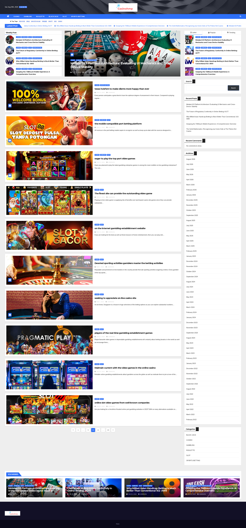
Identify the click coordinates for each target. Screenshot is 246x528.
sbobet (60, 21)
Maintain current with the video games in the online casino (125, 368)
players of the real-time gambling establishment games (123, 333)
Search (189, 81)
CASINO (16, 16)
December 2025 (192, 200)
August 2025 (190, 220)
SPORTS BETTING (78, 16)
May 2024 (189, 297)
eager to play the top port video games (115, 158)
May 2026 (189, 174)
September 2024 (192, 276)
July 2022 (189, 394)
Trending (232, 32)
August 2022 (190, 389)
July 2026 (189, 164)
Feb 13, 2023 (100, 232)
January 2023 (191, 363)
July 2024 (189, 287)
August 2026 (190, 159)
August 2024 (190, 282)
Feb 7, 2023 (100, 267)
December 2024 (192, 261)
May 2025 (189, 236)
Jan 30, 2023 (100, 371)
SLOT (65, 16)
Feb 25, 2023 (100, 92)
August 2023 (190, 338)
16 (108, 430)
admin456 (87, 72)
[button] (240, 16)
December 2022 (192, 368)
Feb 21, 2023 (100, 127)
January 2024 (191, 317)
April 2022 (190, 409)
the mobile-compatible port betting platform (118, 123)
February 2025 (191, 251)
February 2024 (191, 312)
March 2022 (190, 414)
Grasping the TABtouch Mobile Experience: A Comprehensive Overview (211, 124)
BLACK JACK (53, 16)
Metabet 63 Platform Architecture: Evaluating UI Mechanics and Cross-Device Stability (34, 489)
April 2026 (190, 179)
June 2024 (190, 292)
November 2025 (192, 205)
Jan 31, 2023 (100, 336)
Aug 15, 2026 (14, 494)
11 (98, 430)
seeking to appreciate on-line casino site (115, 298)
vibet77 (50, 21)
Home (117, 524)
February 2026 (191, 190)
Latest (194, 32)
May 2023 (189, 343)
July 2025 (189, 225)
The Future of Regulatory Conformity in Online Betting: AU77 (207, 111)
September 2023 (192, 333)
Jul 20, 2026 (73, 494)
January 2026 (191, 195)
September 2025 (192, 215)
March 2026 (190, 185)
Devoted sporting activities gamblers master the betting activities (129, 263)
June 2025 (190, 230)
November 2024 (192, 266)
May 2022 (189, 404)
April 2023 (190, 348)
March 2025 (190, 246)
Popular (213, 32)
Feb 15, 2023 (100, 162)
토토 (55, 21)
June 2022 (190, 399)
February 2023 (191, 358)
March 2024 (190, 307)
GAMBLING (28, 16)
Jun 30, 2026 (76, 72)
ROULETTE (40, 16)
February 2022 (191, 419)
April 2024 (190, 302)
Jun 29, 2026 (191, 494)
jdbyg (28, 21)
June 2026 (190, 169)
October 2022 (191, 379)
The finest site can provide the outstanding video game (123, 193)
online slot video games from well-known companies (122, 402)
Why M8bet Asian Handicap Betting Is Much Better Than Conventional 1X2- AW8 (121, 65)
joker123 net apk (35, 21)
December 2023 (192, 322)
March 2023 (190, 353)
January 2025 (191, 256)
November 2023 (192, 327)
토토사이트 (22, 21)
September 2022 (192, 384)
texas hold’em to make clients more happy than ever (122, 89)
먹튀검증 (44, 21)
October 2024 (191, 271)
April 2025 (190, 241)
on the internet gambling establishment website (120, 228)
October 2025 (191, 210)
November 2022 (192, 373)
